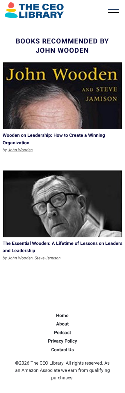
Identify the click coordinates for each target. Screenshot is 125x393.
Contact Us (62, 349)
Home (62, 315)
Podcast (62, 332)
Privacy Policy (62, 341)
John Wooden (20, 150)
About (62, 324)
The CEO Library (34, 10)
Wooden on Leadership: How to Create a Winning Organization (63, 95)
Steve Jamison (48, 258)
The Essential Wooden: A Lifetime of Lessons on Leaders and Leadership (63, 203)
